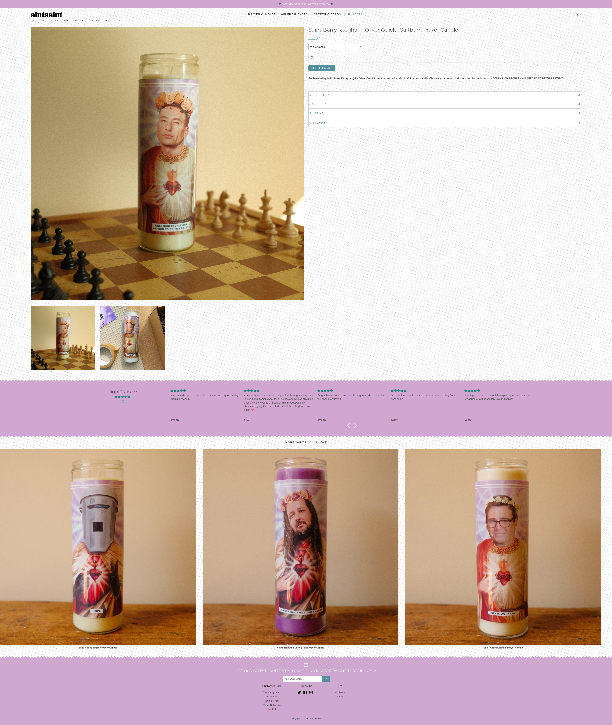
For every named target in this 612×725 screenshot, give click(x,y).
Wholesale (340, 692)
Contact (272, 709)
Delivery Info (272, 696)
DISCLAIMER (444, 122)
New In (45, 20)
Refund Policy (272, 700)
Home (34, 20)
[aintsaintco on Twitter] (299, 692)
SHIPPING (444, 113)
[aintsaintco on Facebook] (305, 692)
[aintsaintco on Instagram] (311, 692)
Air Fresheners (294, 14)
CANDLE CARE (444, 104)
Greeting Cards (327, 14)
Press (340, 696)
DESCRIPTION (444, 95)
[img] (122, 397)
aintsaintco (315, 718)
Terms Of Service (272, 705)
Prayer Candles (261, 14)
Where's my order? (272, 692)
